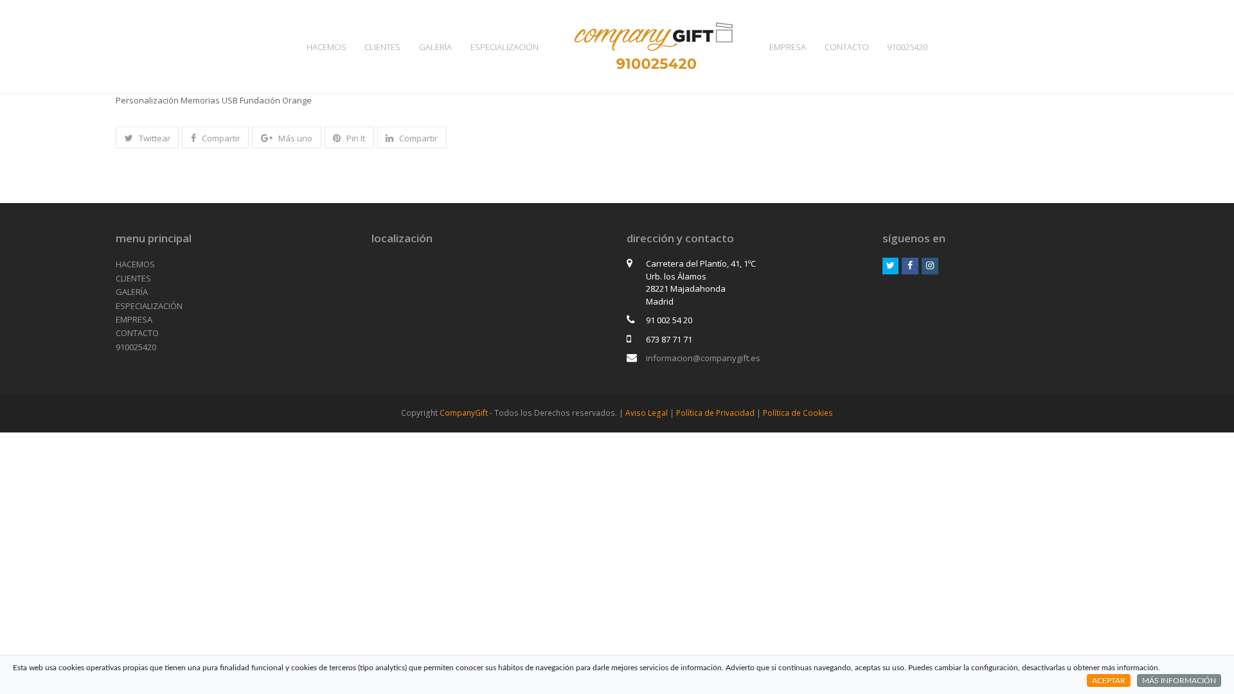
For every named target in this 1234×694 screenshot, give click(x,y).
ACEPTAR (1108, 680)
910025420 (136, 347)
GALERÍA (132, 292)
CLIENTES (133, 278)
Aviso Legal (646, 412)
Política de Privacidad (715, 412)
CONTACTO (137, 333)
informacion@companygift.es (703, 358)
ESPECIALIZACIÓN (149, 306)
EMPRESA (134, 319)
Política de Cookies (798, 412)
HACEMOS (135, 264)
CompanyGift (464, 412)
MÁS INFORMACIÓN (1179, 680)
